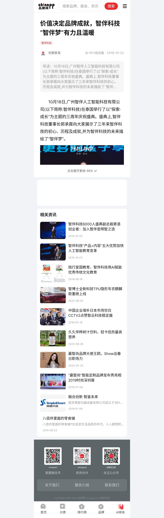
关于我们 (52, 485)
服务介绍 (82, 485)
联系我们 (112, 485)
